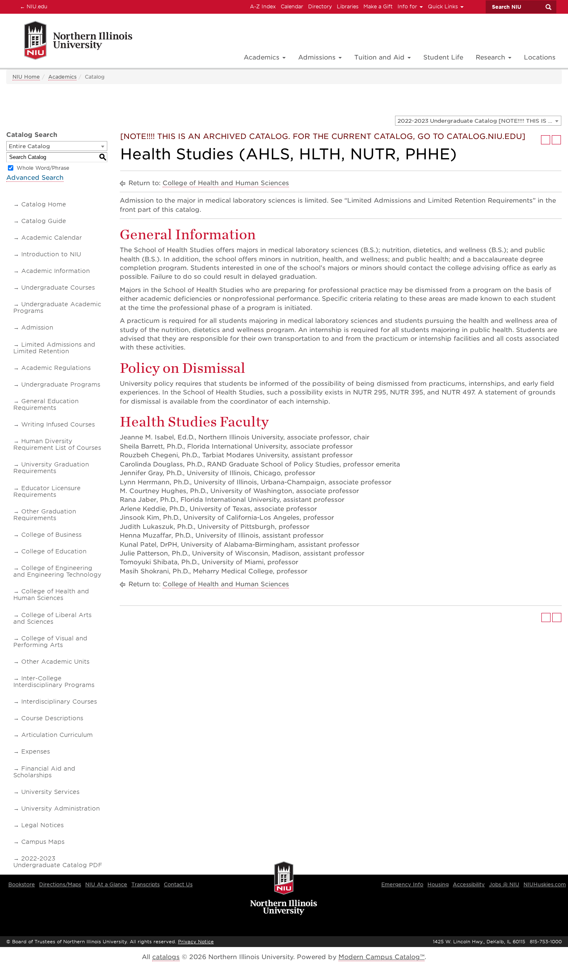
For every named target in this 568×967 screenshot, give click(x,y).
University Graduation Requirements (51, 467)
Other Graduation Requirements (44, 514)
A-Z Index (263, 6)
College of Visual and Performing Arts (50, 641)
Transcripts (145, 884)
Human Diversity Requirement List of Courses (57, 444)
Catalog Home (43, 204)
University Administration (60, 808)
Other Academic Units (55, 661)
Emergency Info (402, 884)
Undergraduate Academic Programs (57, 307)
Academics (62, 77)
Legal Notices (42, 825)
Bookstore (21, 884)
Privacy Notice (196, 942)
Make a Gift (378, 6)
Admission (37, 327)
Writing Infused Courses (58, 424)
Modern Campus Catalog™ (381, 957)
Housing (438, 884)
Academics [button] (263, 57)
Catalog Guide (43, 221)
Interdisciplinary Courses (59, 701)
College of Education (53, 551)
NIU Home (26, 77)
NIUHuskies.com (545, 884)
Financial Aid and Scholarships (44, 772)
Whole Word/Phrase (43, 168)
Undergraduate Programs (60, 384)
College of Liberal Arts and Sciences (52, 618)
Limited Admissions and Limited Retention (54, 348)
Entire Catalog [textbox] (29, 146)
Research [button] (491, 57)
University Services (50, 791)
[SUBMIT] (548, 7)
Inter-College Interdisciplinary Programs (53, 681)
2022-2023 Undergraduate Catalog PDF (57, 861)
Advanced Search (35, 177)
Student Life (443, 57)
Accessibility (469, 884)
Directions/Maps (60, 884)
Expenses (35, 751)
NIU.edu (32, 6)
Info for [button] (408, 6)
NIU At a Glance (106, 884)
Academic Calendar (51, 237)
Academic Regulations (56, 367)
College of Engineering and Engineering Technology (57, 571)
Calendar (292, 6)
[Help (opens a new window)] (556, 139)
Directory (320, 6)
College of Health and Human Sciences (51, 594)
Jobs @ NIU (504, 884)
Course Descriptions (52, 718)
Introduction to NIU (51, 254)
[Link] (69, 42)
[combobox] (478, 121)
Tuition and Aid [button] (380, 57)
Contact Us (178, 884)
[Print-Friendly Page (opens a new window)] (545, 139)
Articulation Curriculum (57, 734)
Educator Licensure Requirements (47, 491)
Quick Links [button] (443, 6)
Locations (540, 57)
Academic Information (55, 271)
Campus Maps (42, 841)
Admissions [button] (318, 57)
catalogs (166, 957)
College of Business (51, 534)
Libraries (347, 6)
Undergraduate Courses (58, 287)
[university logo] (284, 889)
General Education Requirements (46, 404)
